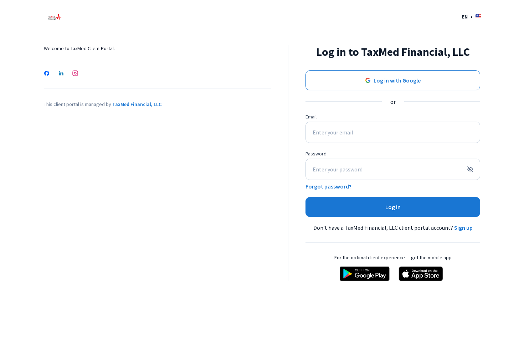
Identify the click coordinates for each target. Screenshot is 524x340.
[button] (471, 16)
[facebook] (47, 74)
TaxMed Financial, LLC (136, 104)
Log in (393, 207)
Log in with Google (397, 80)
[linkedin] (61, 74)
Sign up (463, 227)
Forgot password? (328, 186)
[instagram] (75, 74)
